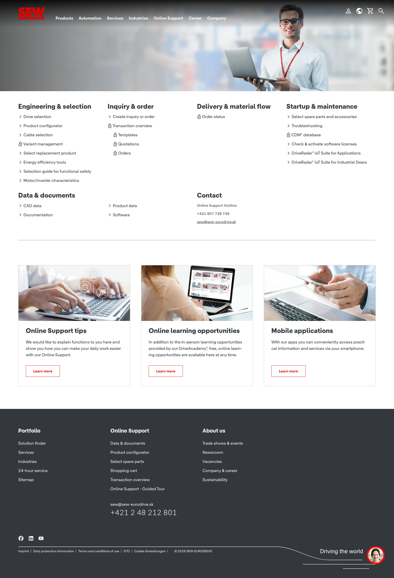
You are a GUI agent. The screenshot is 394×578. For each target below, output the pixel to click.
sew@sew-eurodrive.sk (216, 221)
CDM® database (306, 135)
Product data (125, 206)
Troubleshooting (307, 126)
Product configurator (42, 126)
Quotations (128, 144)
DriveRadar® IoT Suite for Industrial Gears (329, 162)
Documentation (38, 215)
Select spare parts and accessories (324, 117)
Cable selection (38, 135)
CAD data (32, 206)
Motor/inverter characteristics (51, 180)
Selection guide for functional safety (57, 171)
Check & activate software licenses (324, 144)
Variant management (43, 144)
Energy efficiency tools (44, 162)
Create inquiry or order (134, 117)
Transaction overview (132, 126)
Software (121, 215)
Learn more (42, 371)
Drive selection (37, 117)
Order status (213, 117)
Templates (127, 135)
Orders (124, 153)
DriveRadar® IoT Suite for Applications (326, 153)
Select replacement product (49, 153)
